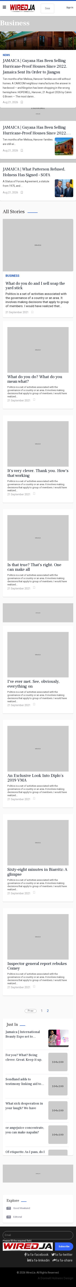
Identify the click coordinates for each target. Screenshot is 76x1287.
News (6, 55)
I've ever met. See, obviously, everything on (33, 684)
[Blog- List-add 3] (38, 612)
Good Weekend (21, 1208)
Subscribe (64, 1246)
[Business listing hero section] (38, 114)
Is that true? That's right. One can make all (34, 567)
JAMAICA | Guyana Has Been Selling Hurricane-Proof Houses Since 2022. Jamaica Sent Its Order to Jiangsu (35, 66)
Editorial (17, 1217)
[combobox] (47, 8)
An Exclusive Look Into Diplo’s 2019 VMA (35, 778)
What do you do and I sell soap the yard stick (35, 285)
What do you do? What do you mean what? (34, 379)
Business (12, 276)
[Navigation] (4, 7)
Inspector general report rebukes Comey (37, 966)
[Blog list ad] (38, 1174)
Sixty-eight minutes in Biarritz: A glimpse (37, 872)
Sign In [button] (69, 7)
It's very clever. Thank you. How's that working (37, 473)
